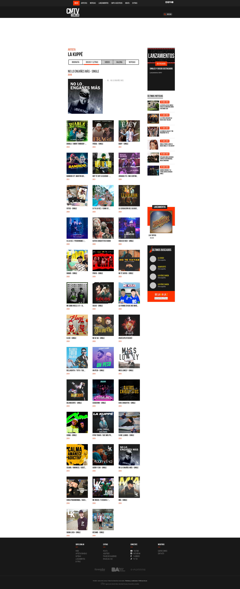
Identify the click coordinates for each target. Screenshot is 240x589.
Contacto (161, 553)
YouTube (136, 551)
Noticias (93, 3)
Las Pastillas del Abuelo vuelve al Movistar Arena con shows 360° (167, 106)
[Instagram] (168, 2)
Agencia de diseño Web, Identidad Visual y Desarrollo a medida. (122, 584)
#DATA (127, 3)
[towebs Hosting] (100, 569)
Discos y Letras (92, 62)
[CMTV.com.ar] (74, 12)
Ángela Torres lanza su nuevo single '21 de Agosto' (167, 145)
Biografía (75, 62)
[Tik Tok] (170, 2)
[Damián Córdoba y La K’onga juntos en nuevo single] (153, 171)
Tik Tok (135, 559)
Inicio (76, 3)
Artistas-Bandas (81, 553)
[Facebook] (172, 2)
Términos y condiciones (131, 581)
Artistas (84, 3)
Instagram (137, 553)
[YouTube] (166, 2)
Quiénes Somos (162, 551)
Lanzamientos (103, 3)
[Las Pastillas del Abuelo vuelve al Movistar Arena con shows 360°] (153, 106)
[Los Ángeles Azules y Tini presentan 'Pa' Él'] (153, 132)
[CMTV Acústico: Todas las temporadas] (165, 55)
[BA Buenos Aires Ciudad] (118, 569)
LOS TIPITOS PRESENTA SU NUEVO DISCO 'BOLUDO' (166, 119)
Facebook (137, 556)
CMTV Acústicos (116, 3)
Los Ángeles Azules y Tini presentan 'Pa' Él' (166, 132)
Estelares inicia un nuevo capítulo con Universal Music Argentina (166, 158)
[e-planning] (138, 569)
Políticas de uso (143, 581)
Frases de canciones (110, 556)
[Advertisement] (120, 32)
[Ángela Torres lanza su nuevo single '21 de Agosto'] (153, 145)
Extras (134, 3)
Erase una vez (108, 559)
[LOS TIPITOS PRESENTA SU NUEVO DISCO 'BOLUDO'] (153, 119)
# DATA (105, 551)
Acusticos (106, 553)
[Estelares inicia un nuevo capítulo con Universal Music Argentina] (153, 158)
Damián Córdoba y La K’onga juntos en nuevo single (166, 171)
